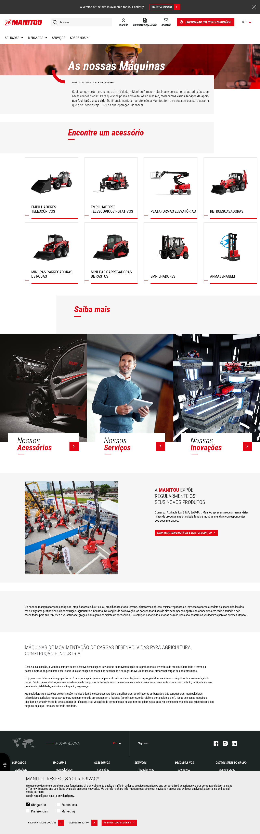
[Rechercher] (54, 22)
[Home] (23, 22)
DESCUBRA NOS (184, 763)
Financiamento (146, 769)
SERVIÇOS (140, 763)
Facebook (214, 743)
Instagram (223, 743)
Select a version (162, 7)
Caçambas (103, 769)
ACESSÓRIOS (102, 763)
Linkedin (232, 743)
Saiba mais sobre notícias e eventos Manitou (184, 532)
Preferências (39, 811)
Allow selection (79, 822)
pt (115, 743)
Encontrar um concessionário (208, 22)
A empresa (184, 769)
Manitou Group (227, 769)
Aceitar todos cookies (117, 822)
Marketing (68, 811)
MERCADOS (19, 763)
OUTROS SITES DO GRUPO (231, 763)
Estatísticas (69, 805)
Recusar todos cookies (42, 822)
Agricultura (21, 769)
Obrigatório (38, 805)
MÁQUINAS (59, 763)
